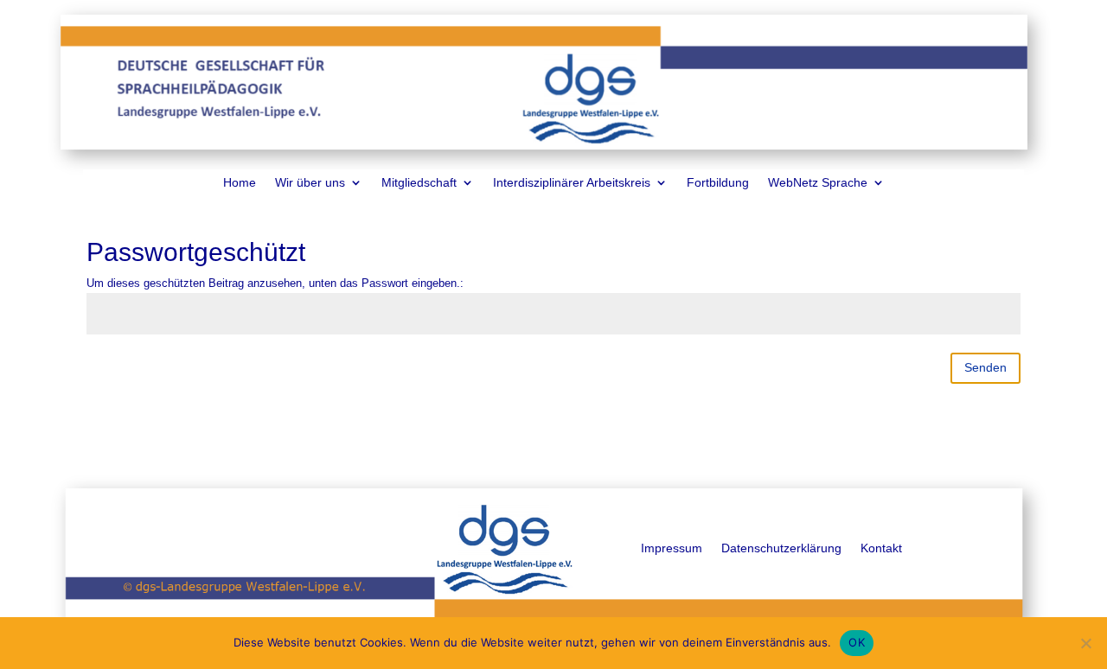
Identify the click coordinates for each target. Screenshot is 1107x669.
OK (856, 642)
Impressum (671, 548)
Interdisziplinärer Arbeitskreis (571, 182)
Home (239, 182)
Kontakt (881, 548)
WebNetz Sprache (817, 182)
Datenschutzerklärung (781, 548)
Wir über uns (310, 182)
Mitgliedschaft (419, 182)
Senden (985, 367)
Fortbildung (718, 182)
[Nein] (1085, 643)
